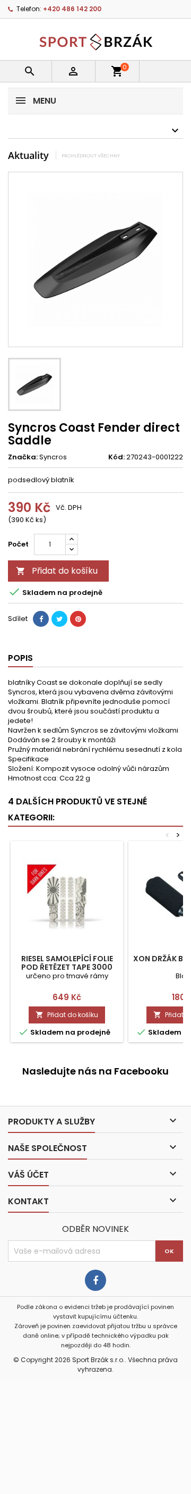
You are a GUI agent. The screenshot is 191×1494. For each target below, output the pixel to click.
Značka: (23, 457)
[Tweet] (59, 619)
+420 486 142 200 (72, 8)
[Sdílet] (41, 619)
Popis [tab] (20, 658)
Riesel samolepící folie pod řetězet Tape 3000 (67, 962)
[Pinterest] (78, 619)
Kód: (116, 457)
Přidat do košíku (57, 571)
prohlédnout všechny (91, 155)
